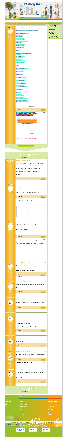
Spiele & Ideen (51, 406)
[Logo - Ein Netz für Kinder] (20, 430)
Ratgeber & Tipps (22, 406)
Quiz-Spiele (50, 404)
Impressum (22, 422)
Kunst (20, 409)
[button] (44, 16)
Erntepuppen (51, 30)
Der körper (51, 32)
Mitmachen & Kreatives (53, 401)
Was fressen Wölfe (52, 25)
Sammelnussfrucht (52, 26)
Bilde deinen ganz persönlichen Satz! (46, 20)
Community (11, 20)
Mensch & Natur (22, 403)
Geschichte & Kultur (23, 400)
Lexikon (40, 18)
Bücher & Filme (51, 403)
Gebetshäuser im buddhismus (54, 37)
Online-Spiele (51, 400)
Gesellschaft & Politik (23, 404)
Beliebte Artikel (8, 404)
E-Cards (50, 414)
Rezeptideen (50, 409)
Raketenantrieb (52, 29)
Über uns (45, 422)
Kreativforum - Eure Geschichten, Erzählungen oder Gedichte (28, 20)
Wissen (25, 18)
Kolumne (21, 401)
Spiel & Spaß (54, 18)
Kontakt (6, 400)
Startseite (11, 18)
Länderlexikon (22, 414)
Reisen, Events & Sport (53, 412)
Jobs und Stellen (51, 422)
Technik (20, 411)
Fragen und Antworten (23, 415)
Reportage (36, 396)
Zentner (50, 28)
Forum (15, 20)
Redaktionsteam (15, 422)
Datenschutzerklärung (33, 422)
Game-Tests (50, 411)
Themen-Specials (8, 401)
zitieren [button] (43, 110)
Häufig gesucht (8, 403)
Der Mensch (51, 33)
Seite (16, 155)
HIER (23, 200)
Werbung (40, 422)
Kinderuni (21, 412)
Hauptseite (8, 396)
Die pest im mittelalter (53, 36)
